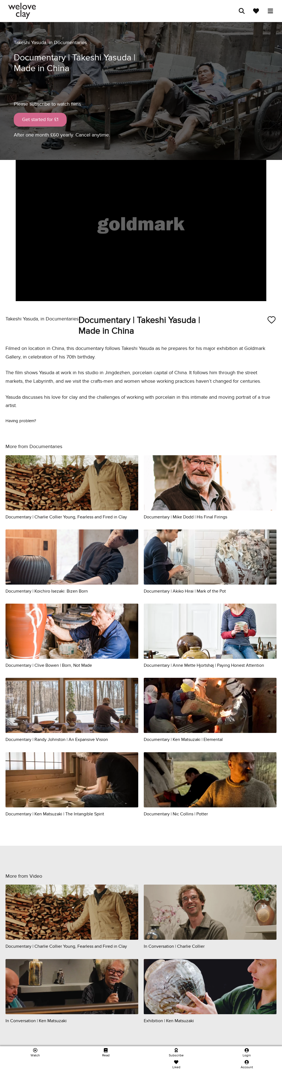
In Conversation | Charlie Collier (174, 946)
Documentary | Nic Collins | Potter (176, 814)
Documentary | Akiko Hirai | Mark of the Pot (185, 591)
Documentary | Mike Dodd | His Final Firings (185, 517)
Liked (176, 1067)
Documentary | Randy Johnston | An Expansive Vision (57, 739)
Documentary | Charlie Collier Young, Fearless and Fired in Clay (66, 517)
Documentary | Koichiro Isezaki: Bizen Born (47, 591)
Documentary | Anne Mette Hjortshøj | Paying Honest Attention (204, 665)
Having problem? (21, 420)
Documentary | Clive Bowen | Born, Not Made (49, 665)
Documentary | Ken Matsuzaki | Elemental (183, 739)
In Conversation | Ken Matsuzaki (36, 1021)
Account (247, 1067)
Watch (35, 1055)
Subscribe (176, 1055)
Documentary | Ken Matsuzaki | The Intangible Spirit (55, 814)
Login (247, 1055)
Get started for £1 (40, 119)
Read (106, 1055)
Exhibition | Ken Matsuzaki (169, 1021)
